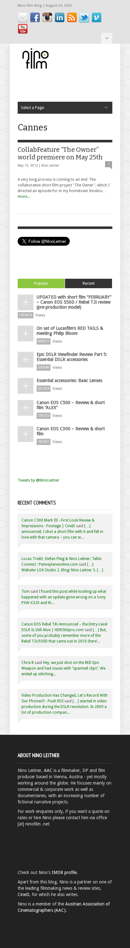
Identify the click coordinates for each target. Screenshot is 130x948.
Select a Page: (106, 38)
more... (24, 196)
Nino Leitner (50, 165)
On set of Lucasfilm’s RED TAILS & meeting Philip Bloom (70, 331)
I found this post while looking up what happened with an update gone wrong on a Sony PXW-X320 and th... (63, 597)
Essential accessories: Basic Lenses (69, 380)
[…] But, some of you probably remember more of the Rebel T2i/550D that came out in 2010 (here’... (64, 635)
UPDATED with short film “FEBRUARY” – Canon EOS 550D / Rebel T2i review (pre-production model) (74, 302)
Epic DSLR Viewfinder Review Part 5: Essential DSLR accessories (72, 357)
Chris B (27, 662)
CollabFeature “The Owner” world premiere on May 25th (60, 153)
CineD (23, 894)
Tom (25, 591)
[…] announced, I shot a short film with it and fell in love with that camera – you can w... (62, 532)
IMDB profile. (65, 872)
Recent (89, 283)
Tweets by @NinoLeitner (38, 480)
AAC (48, 770)
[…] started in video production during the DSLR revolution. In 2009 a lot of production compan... (64, 707)
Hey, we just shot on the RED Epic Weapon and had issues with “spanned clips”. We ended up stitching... (63, 668)
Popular (41, 283)
